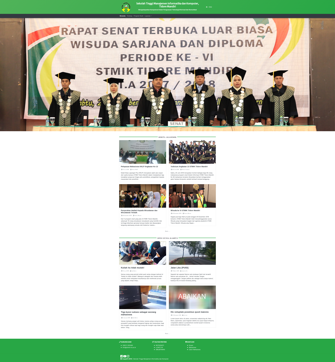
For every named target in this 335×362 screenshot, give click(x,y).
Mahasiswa (192, 347)
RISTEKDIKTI (160, 345)
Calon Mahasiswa (194, 349)
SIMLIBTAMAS (160, 349)
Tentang (129, 16)
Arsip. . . (167, 231)
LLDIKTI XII (159, 347)
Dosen (191, 345)
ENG (210, 7)
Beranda (122, 16)
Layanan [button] (148, 16)
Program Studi (138, 16)
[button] (25, 74)
